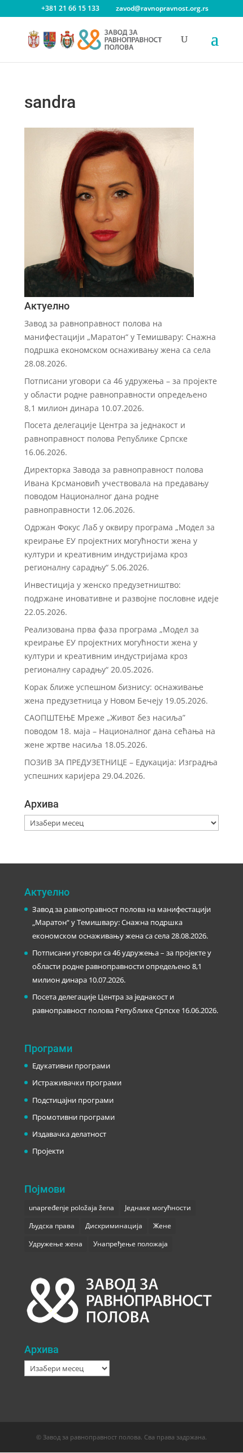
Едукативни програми (71, 1066)
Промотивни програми (73, 1117)
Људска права (52, 1226)
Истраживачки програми (77, 1082)
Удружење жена (56, 1244)
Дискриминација (113, 1226)
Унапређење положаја (130, 1244)
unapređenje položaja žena (71, 1207)
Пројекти (48, 1151)
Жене (162, 1226)
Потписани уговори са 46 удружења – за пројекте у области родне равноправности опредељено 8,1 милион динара (120, 394)
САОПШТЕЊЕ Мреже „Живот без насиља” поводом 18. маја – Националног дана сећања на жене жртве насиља (119, 731)
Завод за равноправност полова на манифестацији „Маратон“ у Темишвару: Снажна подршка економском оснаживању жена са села (120, 337)
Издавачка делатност (69, 1134)
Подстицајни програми (73, 1100)
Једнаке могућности (158, 1207)
